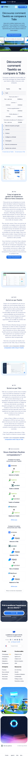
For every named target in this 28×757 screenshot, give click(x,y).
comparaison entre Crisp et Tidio (14, 439)
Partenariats (4, 678)
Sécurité (16, 672)
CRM (16, 663)
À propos (4, 669)
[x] (13, 639)
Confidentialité (18, 676)
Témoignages (6, 654)
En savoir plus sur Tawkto (8, 151)
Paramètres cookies (19, 681)
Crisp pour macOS (16, 641)
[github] (22, 639)
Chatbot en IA (18, 658)
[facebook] (10, 639)
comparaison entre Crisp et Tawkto (14, 347)
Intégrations (4, 661)
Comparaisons (5, 656)
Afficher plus (14, 519)
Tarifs (17, 755)
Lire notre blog (18, 669)
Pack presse (5, 676)
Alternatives (4, 658)
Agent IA (12, 755)
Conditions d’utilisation (20, 674)
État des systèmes (8, 745)
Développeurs (5, 663)
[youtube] (15, 639)
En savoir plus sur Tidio (20, 151)
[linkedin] (19, 639)
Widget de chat (18, 654)
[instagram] (17, 639)
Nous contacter (5, 672)
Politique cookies (18, 678)
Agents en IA (17, 656)
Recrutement (5, 674)
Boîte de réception (19, 661)
